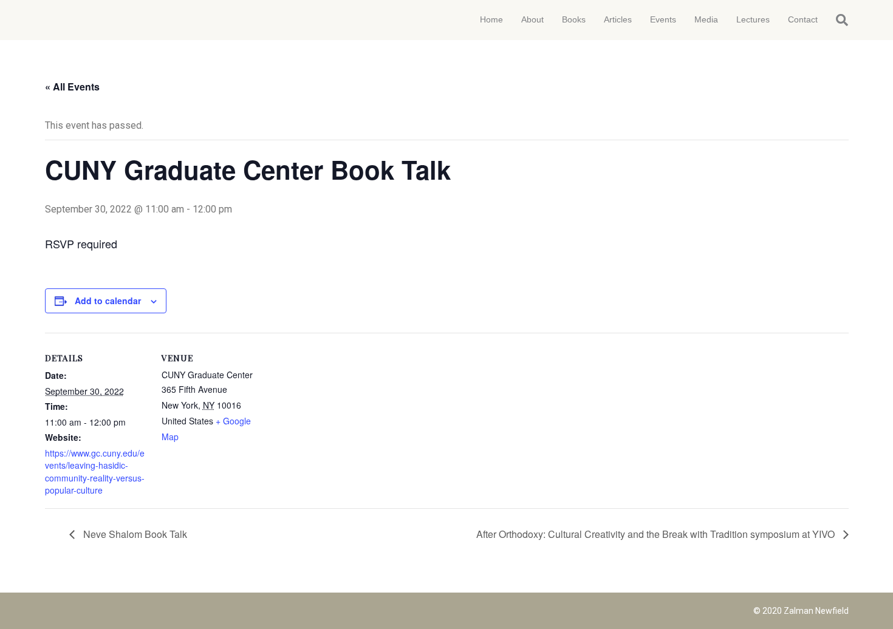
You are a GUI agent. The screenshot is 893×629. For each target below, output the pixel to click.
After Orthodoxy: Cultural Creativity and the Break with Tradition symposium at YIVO (656, 534)
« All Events (72, 86)
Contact (803, 19)
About (532, 19)
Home (491, 19)
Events (663, 19)
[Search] (837, 20)
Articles (618, 19)
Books (574, 19)
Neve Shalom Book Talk (134, 534)
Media (706, 19)
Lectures (753, 19)
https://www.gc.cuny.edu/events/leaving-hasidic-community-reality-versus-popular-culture (95, 471)
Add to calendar (108, 300)
